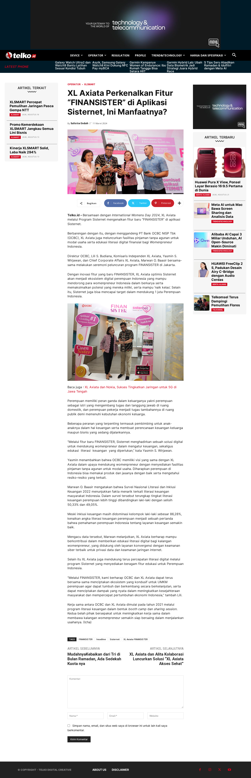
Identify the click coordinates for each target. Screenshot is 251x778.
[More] (179, 203)
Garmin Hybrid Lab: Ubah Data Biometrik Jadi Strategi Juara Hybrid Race (184, 67)
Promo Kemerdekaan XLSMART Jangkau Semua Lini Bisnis (32, 129)
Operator (74, 84)
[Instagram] (210, 770)
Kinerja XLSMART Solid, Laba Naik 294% (29, 150)
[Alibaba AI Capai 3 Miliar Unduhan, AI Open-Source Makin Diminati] (201, 240)
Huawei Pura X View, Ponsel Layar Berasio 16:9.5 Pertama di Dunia (219, 186)
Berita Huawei (203, 195)
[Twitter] (220, 770)
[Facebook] (200, 770)
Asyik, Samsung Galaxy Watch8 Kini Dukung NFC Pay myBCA (110, 65)
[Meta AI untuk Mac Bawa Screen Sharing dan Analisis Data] (201, 210)
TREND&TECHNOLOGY (222, 221)
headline (101, 639)
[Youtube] (229, 770)
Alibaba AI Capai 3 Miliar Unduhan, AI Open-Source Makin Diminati (226, 240)
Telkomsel (218, 310)
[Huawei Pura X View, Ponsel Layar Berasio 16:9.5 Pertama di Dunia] (219, 162)
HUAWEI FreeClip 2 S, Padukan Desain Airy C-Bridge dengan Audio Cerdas (227, 272)
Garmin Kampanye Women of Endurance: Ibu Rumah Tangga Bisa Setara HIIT (148, 67)
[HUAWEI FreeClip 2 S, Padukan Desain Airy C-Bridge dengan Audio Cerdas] (201, 269)
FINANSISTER (86, 639)
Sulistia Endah (79, 123)
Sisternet (115, 639)
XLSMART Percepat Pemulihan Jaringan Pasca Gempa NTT (32, 106)
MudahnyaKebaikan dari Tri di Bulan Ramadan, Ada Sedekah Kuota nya (94, 659)
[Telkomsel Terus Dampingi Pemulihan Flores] (201, 303)
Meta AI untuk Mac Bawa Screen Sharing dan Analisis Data (227, 211)
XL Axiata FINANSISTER (136, 639)
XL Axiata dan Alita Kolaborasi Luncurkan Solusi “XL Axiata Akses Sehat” (156, 659)
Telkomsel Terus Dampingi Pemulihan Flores (225, 301)
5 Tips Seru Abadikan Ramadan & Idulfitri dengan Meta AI (219, 65)
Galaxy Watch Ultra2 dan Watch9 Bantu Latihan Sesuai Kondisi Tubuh (73, 65)
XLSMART (15, 115)
